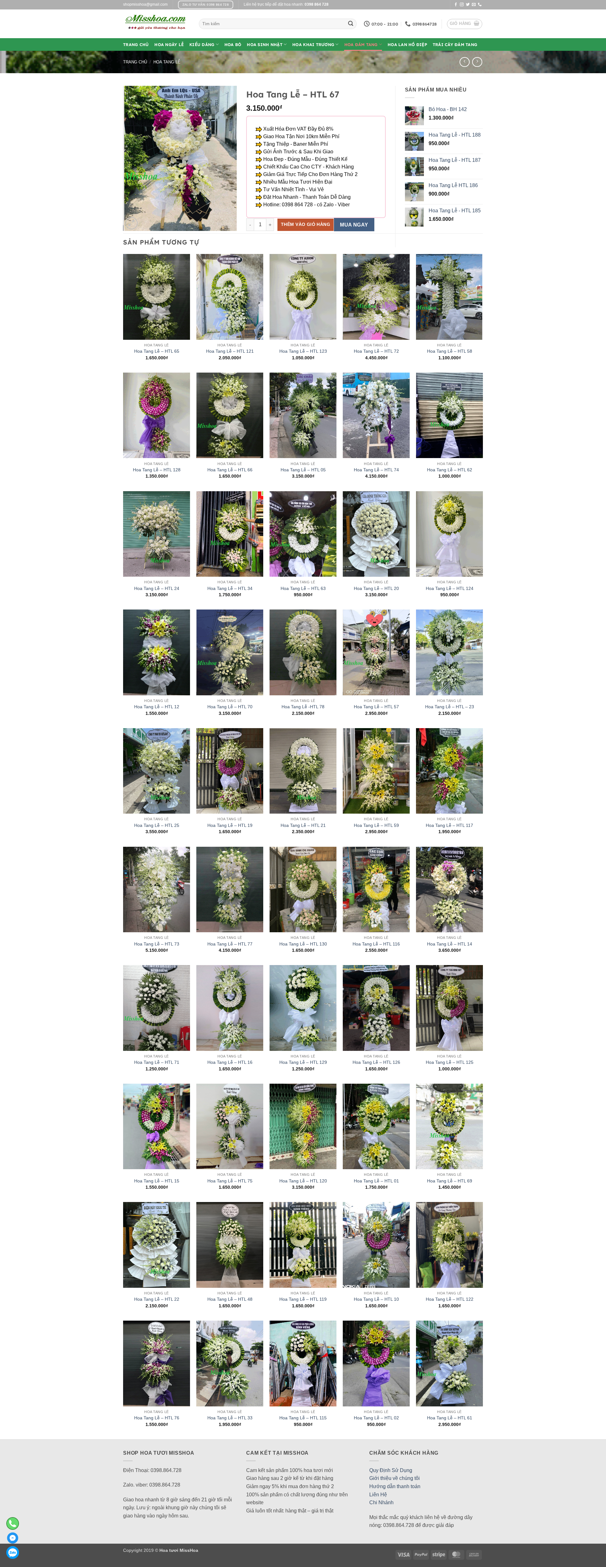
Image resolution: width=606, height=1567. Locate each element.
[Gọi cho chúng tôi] (480, 5)
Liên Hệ (378, 1494)
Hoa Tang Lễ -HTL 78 (303, 706)
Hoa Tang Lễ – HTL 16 (229, 1062)
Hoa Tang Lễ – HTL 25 (156, 825)
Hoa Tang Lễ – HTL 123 (303, 351)
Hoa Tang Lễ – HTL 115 (303, 1417)
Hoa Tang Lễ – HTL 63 (303, 588)
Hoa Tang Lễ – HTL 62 (449, 469)
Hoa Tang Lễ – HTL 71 (156, 1062)
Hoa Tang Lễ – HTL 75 (229, 1180)
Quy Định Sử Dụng (390, 1470)
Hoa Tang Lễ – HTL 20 (376, 588)
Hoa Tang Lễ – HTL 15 (156, 1180)
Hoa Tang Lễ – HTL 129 (303, 1062)
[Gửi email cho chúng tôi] (474, 5)
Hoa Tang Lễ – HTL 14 (449, 943)
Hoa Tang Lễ (167, 62)
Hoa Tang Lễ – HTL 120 (303, 1180)
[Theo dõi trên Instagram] (462, 5)
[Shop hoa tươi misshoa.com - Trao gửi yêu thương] (156, 24)
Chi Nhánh (381, 1502)
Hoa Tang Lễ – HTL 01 (376, 1180)
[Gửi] (350, 24)
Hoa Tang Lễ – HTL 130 (303, 943)
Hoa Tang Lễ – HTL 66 (229, 469)
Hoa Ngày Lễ (169, 44)
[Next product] (464, 62)
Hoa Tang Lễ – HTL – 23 (449, 706)
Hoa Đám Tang (361, 44)
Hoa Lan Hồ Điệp (407, 44)
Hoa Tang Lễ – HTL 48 (229, 1299)
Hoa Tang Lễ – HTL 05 (303, 469)
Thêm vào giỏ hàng (305, 224)
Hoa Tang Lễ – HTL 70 (229, 706)
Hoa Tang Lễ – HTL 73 (156, 943)
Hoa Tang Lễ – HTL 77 (229, 943)
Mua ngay (354, 224)
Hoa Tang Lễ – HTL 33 (229, 1417)
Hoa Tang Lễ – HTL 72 (376, 351)
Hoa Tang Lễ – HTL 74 (376, 469)
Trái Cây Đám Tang (455, 44)
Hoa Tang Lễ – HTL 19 (229, 825)
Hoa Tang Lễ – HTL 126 (376, 1062)
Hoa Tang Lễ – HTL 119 (303, 1299)
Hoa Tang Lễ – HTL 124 (449, 588)
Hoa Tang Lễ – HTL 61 (449, 1417)
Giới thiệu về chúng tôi (394, 1478)
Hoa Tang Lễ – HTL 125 (449, 1062)
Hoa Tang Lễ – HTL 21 (303, 825)
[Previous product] (477, 62)
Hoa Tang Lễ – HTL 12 (156, 706)
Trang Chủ (136, 44)
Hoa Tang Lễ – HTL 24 (156, 588)
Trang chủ (135, 62)
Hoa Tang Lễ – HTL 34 (229, 588)
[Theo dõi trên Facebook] (456, 5)
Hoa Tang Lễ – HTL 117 (449, 825)
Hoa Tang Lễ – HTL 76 (156, 1417)
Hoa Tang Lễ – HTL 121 (230, 351)
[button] (465, 24)
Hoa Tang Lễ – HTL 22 (156, 1299)
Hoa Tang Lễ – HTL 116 (376, 943)
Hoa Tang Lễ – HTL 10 (376, 1299)
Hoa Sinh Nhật (264, 44)
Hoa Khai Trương (313, 44)
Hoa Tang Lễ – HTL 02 (376, 1417)
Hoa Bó (232, 44)
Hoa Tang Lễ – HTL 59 (376, 825)
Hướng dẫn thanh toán (394, 1486)
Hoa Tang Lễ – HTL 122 (449, 1299)
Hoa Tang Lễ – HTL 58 (449, 351)
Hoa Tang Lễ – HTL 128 (157, 469)
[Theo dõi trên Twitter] (468, 5)
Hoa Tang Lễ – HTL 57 (376, 706)
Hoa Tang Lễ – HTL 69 (449, 1180)
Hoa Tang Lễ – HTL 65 (156, 351)
